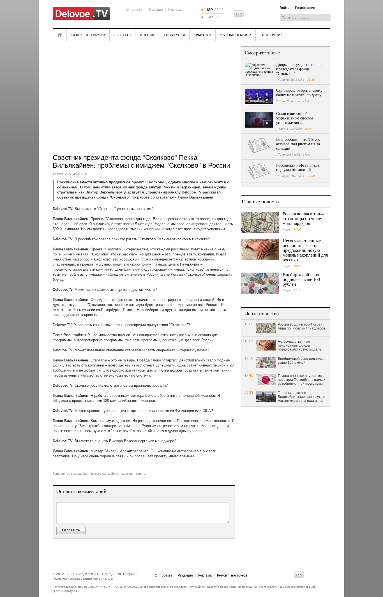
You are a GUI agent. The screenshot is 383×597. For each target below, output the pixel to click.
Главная (59, 35)
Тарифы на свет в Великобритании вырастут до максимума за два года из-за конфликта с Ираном (301, 397)
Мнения (146, 35)
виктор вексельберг (75, 473)
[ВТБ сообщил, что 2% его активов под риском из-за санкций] (259, 145)
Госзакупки (173, 35)
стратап (141, 473)
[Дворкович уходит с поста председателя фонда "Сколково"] (259, 71)
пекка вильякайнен (104, 473)
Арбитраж (202, 35)
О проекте (134, 9)
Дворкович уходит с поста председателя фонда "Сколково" (298, 69)
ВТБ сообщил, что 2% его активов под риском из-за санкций (298, 144)
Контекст (122, 35)
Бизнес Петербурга (88, 35)
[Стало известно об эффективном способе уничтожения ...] (259, 120)
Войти (285, 8)
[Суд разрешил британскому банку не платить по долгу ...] (259, 96)
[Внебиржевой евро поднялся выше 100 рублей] (260, 283)
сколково (127, 473)
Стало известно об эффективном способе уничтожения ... (294, 118)
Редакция (155, 9)
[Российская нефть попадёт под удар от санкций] (259, 171)
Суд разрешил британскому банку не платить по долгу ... (301, 92)
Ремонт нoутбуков (232, 575)
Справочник (271, 35)
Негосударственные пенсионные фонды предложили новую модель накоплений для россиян (305, 250)
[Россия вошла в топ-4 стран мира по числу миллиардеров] (260, 222)
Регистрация (305, 8)
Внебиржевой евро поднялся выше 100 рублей (301, 279)
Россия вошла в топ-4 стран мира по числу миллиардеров (303, 218)
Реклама (175, 9)
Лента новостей (262, 313)
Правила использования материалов (82, 578)
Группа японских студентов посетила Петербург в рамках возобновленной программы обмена (301, 380)
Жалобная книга (236, 35)
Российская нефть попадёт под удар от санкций (298, 167)
